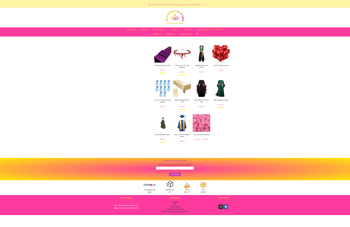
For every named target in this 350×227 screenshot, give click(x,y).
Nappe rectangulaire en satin (182, 101)
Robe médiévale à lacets (220, 100)
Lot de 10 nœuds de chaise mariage (162, 101)
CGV (175, 204)
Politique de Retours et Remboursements (175, 211)
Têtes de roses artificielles (201, 134)
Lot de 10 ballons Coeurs (221, 65)
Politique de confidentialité (174, 209)
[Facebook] (226, 207)
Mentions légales (175, 207)
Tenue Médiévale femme (162, 134)
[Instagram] (221, 207)
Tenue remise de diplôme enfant (182, 135)
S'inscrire (175, 174)
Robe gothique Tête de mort (201, 101)
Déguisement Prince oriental (201, 66)
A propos (175, 202)
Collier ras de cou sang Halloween (182, 66)
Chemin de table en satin (162, 65)
